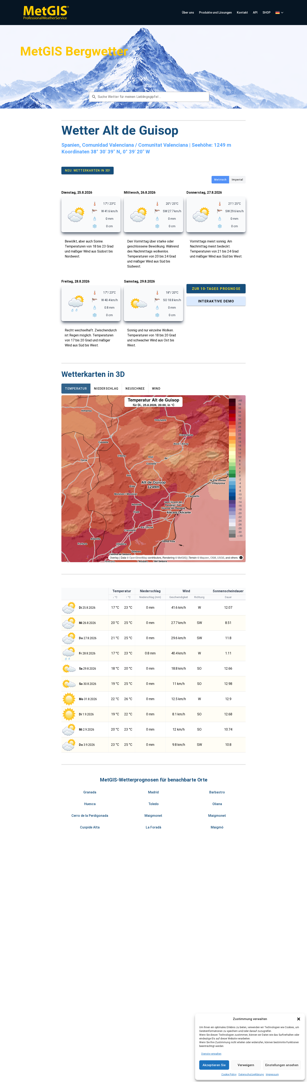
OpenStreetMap (138, 557)
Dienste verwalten (211, 1053)
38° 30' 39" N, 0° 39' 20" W (120, 152)
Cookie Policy (228, 1074)
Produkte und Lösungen (215, 12)
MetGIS (182, 557)
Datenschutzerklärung (251, 1074)
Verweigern (246, 1065)
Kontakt (242, 12)
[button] (299, 1019)
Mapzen (204, 557)
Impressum (272, 1074)
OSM (213, 557)
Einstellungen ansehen (281, 1065)
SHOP (266, 12)
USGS (220, 557)
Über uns (188, 12)
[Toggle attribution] (241, 557)
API (255, 12)
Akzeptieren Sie (214, 1065)
